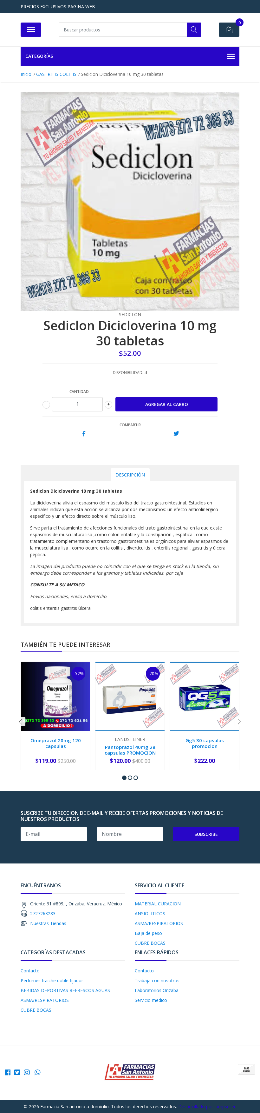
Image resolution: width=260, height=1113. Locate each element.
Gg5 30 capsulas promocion (204, 743)
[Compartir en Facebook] (83, 434)
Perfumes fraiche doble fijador (52, 980)
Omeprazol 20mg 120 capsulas (55, 743)
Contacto (30, 971)
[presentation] (20, 721)
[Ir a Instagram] (26, 1072)
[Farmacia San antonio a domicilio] (130, 1072)
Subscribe (206, 834)
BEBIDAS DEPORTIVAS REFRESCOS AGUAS (65, 990)
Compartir (130, 425)
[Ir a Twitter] (17, 1072)
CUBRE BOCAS (150, 943)
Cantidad (79, 391)
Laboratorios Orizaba (157, 990)
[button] (124, 778)
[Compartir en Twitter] (176, 434)
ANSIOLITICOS (150, 913)
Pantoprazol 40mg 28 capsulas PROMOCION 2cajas (130, 753)
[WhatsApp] (37, 1072)
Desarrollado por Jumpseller (207, 1106)
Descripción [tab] (130, 475)
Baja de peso (148, 933)
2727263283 (42, 913)
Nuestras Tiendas (48, 923)
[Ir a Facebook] (7, 1072)
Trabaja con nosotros (157, 980)
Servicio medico (151, 1000)
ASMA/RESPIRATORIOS (159, 923)
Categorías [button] (39, 56)
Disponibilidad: (128, 372)
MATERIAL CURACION (158, 904)
